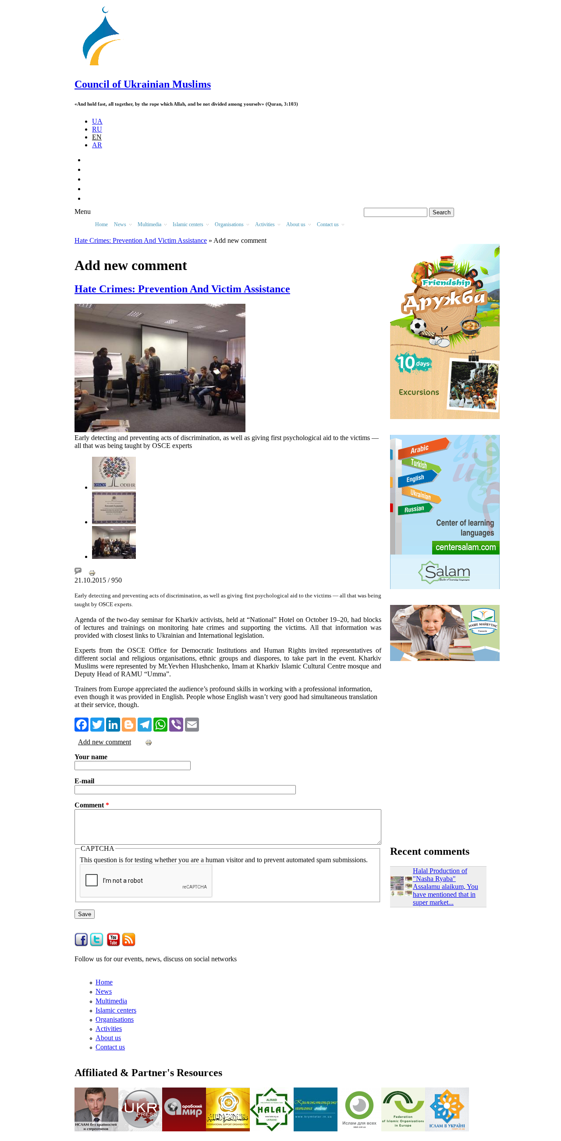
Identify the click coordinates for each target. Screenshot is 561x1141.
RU (97, 129)
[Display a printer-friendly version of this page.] (92, 572)
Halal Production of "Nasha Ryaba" (440, 874)
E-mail (84, 781)
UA (97, 121)
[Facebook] (82, 724)
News (104, 991)
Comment (92, 805)
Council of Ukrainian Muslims (143, 84)
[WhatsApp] (160, 724)
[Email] (192, 724)
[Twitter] (97, 724)
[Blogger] (129, 724)
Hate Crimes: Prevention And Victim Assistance (141, 240)
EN (97, 137)
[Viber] (176, 724)
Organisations (115, 1019)
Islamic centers (116, 1010)
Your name (91, 757)
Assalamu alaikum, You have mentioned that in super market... (445, 894)
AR (97, 145)
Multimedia (111, 1001)
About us (108, 1037)
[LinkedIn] (113, 724)
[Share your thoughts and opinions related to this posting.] (78, 572)
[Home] (106, 65)
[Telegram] (145, 724)
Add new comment (104, 742)
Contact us (110, 1047)
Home (101, 224)
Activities (109, 1028)
